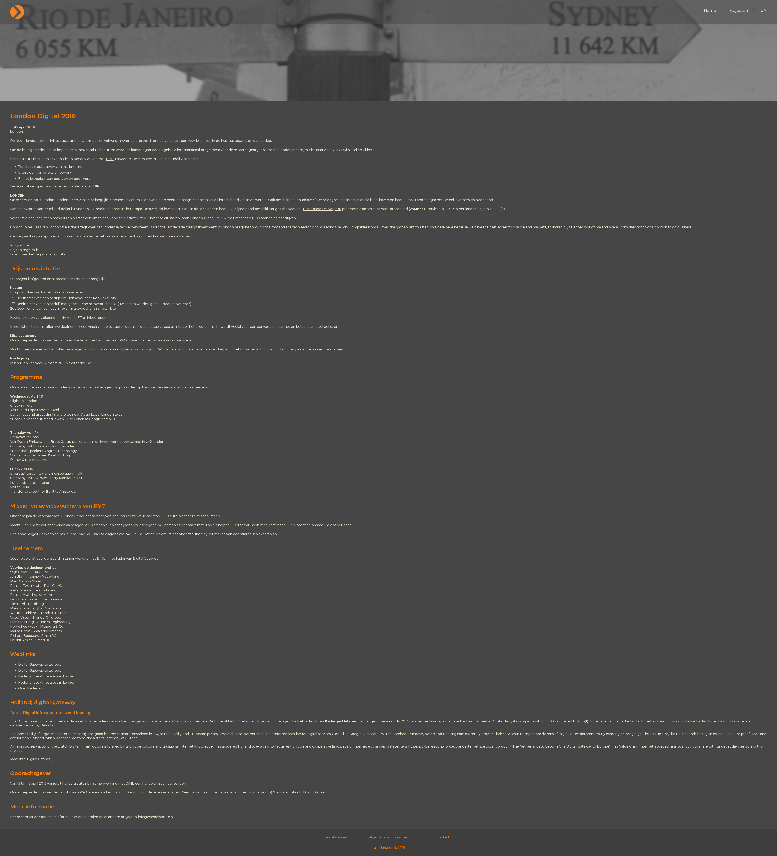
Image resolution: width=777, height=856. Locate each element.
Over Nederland (31, 688)
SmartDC (48, 636)
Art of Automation (48, 599)
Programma (20, 245)
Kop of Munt (42, 595)
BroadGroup (61, 442)
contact (443, 837)
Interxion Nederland (42, 576)
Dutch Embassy (30, 442)
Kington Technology (60, 451)
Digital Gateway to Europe (39, 664)
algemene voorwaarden (388, 837)
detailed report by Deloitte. (32, 725)
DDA (34, 572)
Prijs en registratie (24, 250)
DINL (110, 159)
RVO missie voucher (135, 340)
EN (764, 10)
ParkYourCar (54, 586)
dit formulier (81, 363)
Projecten (738, 10)
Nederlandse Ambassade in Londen (46, 676)
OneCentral (52, 608)
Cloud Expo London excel (38, 410)
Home (710, 10)
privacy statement (334, 837)
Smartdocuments (47, 631)
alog (40, 604)
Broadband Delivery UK (322, 209)
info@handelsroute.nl (282, 792)
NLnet (37, 581)
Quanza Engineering (54, 622)
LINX (25, 487)
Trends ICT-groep (46, 617)
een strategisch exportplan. (255, 534)
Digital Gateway (145, 558)
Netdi (32, 604)
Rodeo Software (42, 590)
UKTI (80, 478)
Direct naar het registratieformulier (38, 254)
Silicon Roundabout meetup (33, 419)
